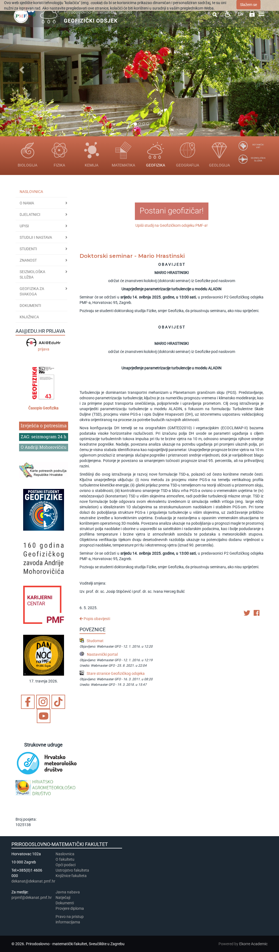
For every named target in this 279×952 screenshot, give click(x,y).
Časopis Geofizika (43, 408)
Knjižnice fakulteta (71, 876)
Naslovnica (31, 191)
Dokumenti (30, 305)
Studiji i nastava (36, 237)
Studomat (95, 641)
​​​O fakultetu (65, 859)
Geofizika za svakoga (32, 291)
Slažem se (248, 4)
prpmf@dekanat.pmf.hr (31, 897)
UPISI (24, 226)
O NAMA (27, 203)
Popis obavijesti (96, 618)
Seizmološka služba (32, 274)
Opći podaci (65, 865)
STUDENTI (28, 249)
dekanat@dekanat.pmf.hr (33, 881)
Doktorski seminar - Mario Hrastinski (132, 256)
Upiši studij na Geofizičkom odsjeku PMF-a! (171, 225)
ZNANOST (28, 260)
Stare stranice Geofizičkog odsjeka (116, 673)
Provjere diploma (70, 908)
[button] (21, 68)
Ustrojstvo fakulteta (72, 870)
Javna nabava (68, 892)
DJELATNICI (30, 214)
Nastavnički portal (102, 654)
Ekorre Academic (253, 944)
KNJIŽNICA (29, 317)
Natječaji (63, 897)
